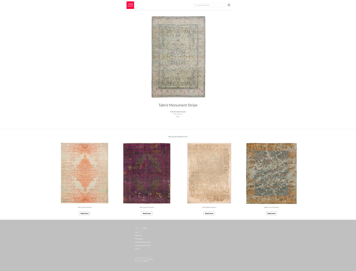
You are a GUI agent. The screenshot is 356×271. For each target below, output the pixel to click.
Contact (137, 249)
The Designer (139, 239)
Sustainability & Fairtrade (143, 245)
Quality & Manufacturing (142, 242)
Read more (85, 213)
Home (137, 232)
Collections (138, 235)
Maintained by (141, 261)
